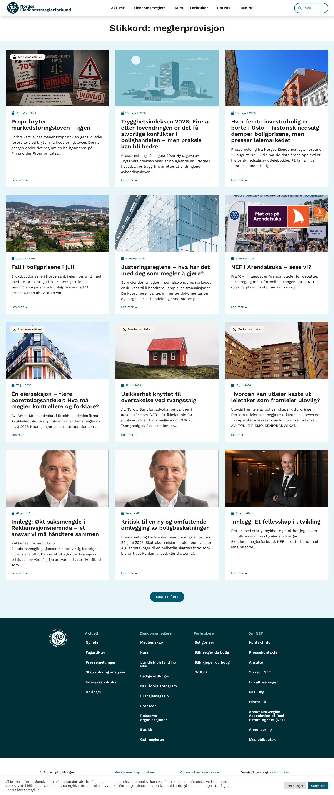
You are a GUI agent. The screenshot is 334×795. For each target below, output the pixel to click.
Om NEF (224, 8)
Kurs (179, 8)
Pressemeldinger (101, 662)
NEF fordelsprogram (158, 686)
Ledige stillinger (154, 676)
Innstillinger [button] (295, 786)
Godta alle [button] (318, 786)
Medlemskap (151, 642)
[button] (167, 597)
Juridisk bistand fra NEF (158, 664)
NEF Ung (256, 692)
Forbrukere (204, 633)
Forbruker (199, 8)
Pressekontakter (264, 652)
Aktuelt (118, 8)
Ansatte (256, 662)
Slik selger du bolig (211, 652)
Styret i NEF (260, 672)
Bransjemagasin (154, 696)
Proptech (148, 706)
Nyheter (93, 642)
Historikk (257, 702)
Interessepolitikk (101, 682)
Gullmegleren (152, 739)
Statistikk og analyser (105, 672)
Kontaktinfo (260, 642)
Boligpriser (204, 642)
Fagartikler (95, 652)
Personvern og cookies (135, 772)
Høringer (93, 692)
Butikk (146, 729)
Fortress (281, 772)
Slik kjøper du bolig (212, 662)
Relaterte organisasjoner (153, 718)
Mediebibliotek (262, 739)
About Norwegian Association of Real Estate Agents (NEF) (267, 716)
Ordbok (201, 672)
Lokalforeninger (263, 682)
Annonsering (260, 729)
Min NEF (248, 8)
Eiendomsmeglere (150, 8)
